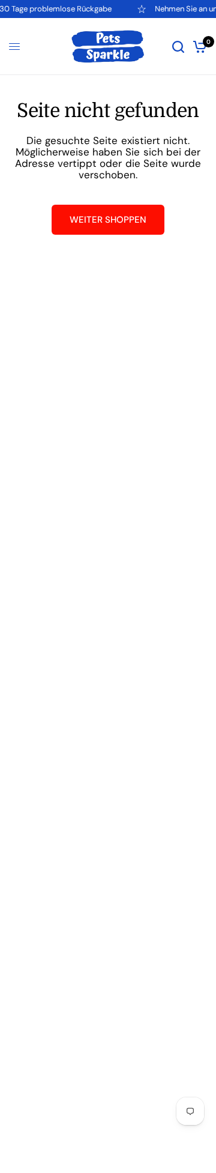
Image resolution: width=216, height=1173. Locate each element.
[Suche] (178, 46)
